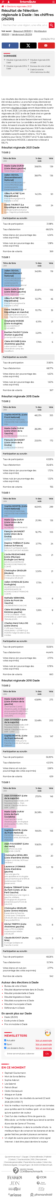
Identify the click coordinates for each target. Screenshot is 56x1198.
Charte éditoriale (36, 1157)
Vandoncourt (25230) (22, 34)
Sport (9, 1044)
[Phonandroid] (41, 1195)
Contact (12, 1160)
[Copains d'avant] (14, 1189)
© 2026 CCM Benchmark (42, 1165)
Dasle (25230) (11, 1017)
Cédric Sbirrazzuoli (14, 1091)
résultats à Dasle (19, 108)
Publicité (47, 1157)
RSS (32, 1160)
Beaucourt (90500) (22, 31)
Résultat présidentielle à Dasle (19, 993)
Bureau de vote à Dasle (15, 986)
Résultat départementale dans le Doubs (24, 989)
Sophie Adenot (12, 1080)
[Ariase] (14, 1194)
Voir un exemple (44, 1040)
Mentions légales (10, 1165)
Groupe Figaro (24, 1165)
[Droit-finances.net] (41, 1183)
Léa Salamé (10, 1084)
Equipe (25, 1157)
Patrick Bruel (11, 1087)
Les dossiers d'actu (15, 1048)
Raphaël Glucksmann (15, 1073)
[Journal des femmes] (14, 1177)
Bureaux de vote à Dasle (40, 66)
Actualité (10, 1040)
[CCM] (41, 1177)
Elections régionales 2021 (19, 6)
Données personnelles (13, 1162)
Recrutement (41, 1160)
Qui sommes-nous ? (13, 1157)
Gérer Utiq (47, 1162)
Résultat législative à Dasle (17, 997)
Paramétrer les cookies (32, 1162)
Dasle (32, 69)
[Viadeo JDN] (41, 1189)
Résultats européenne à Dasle (19, 1000)
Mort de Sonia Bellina (15, 1076)
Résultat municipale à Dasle (18, 1004)
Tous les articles (23, 1160)
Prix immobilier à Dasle (15, 1024)
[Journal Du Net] (14, 1183)
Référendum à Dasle (14, 1008)
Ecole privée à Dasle (14, 1020)
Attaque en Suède (13, 1094)
